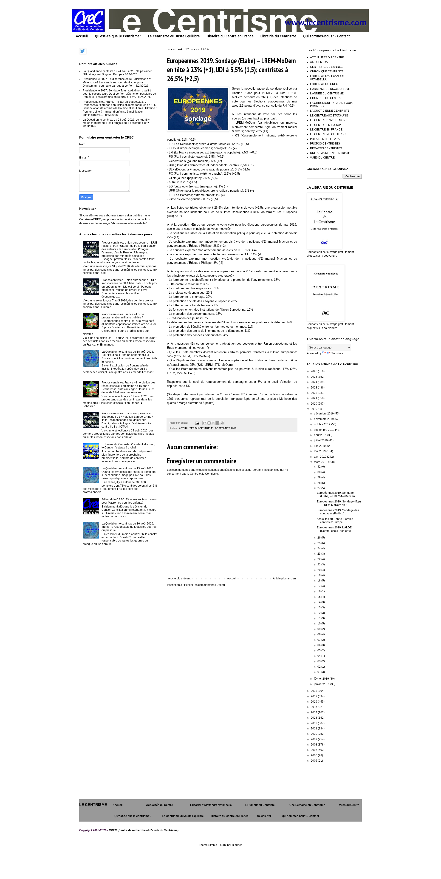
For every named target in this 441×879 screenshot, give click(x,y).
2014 (314, 712)
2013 (314, 717)
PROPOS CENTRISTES (325, 143)
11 (319, 618)
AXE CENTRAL (319, 62)
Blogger (237, 845)
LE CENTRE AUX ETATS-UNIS (329, 115)
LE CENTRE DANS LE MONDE (329, 120)
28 (319, 483)
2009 (314, 739)
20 (319, 570)
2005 (314, 760)
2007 (314, 749)
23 (319, 553)
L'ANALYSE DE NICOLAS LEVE (330, 89)
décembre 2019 (324, 413)
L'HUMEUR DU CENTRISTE (328, 98)
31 (319, 466)
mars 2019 (321, 462)
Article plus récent (179, 578)
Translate (337, 353)
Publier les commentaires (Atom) (204, 585)
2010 (314, 733)
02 (319, 666)
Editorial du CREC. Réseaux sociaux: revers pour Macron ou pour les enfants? (129, 501)
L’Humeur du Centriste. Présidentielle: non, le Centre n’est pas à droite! (128, 446)
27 (319, 488)
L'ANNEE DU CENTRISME (327, 93)
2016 (314, 701)
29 (319, 477)
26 (319, 537)
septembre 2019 (324, 429)
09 (319, 629)
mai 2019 (320, 451)
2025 (314, 376)
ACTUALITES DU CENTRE (194, 428)
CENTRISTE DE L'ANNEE (326, 66)
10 (319, 623)
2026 (314, 371)
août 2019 (320, 435)
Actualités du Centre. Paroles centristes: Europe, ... (335, 520)
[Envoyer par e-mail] (204, 423)
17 (319, 586)
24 (319, 548)
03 (319, 661)
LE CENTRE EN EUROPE (326, 125)
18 (319, 580)
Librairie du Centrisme (278, 36)
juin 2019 (320, 446)
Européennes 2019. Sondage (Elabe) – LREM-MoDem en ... (337, 494)
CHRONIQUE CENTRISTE (326, 71)
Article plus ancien (284, 578)
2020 (314, 403)
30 (319, 472)
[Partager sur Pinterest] (222, 423)
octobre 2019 (322, 424)
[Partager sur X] (213, 423)
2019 (314, 409)
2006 (314, 755)
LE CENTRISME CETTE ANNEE (330, 134)
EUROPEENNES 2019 (223, 428)
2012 (314, 723)
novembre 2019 (324, 419)
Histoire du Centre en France (230, 36)
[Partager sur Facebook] (217, 423)
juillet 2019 (321, 440)
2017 (314, 696)
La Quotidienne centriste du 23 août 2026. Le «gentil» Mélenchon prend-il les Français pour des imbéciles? (116, 121)
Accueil (82, 36)
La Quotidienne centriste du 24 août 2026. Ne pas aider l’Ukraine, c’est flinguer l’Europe (117, 73)
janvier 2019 (322, 684)
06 (319, 645)
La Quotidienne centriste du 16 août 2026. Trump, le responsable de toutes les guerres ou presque (129, 527)
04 (319, 656)
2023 (314, 387)
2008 (314, 744)
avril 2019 (320, 456)
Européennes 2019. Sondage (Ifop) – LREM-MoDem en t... (339, 503)
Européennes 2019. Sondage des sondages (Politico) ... (338, 512)
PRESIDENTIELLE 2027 (325, 139)
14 (319, 602)
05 (319, 650)
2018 (314, 690)
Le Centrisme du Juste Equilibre (174, 36)
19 (319, 575)
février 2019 (322, 678)
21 (319, 564)
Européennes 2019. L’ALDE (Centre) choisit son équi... (335, 529)
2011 (314, 728)
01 (319, 672)
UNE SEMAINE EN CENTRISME (330, 153)
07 (319, 639)
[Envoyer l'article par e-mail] (197, 422)
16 (319, 591)
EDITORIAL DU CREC (324, 84)
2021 (314, 398)
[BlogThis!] (209, 423)
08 (319, 634)
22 (319, 559)
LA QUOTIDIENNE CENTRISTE (329, 110)
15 (319, 596)
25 (319, 543)
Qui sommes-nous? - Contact (326, 36)
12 (319, 613)
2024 (314, 382)
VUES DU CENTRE (322, 157)
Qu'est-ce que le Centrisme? (118, 36)
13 (319, 607)
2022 (314, 392)
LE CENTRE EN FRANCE (326, 129)
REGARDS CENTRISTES (326, 148)
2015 (314, 707)
